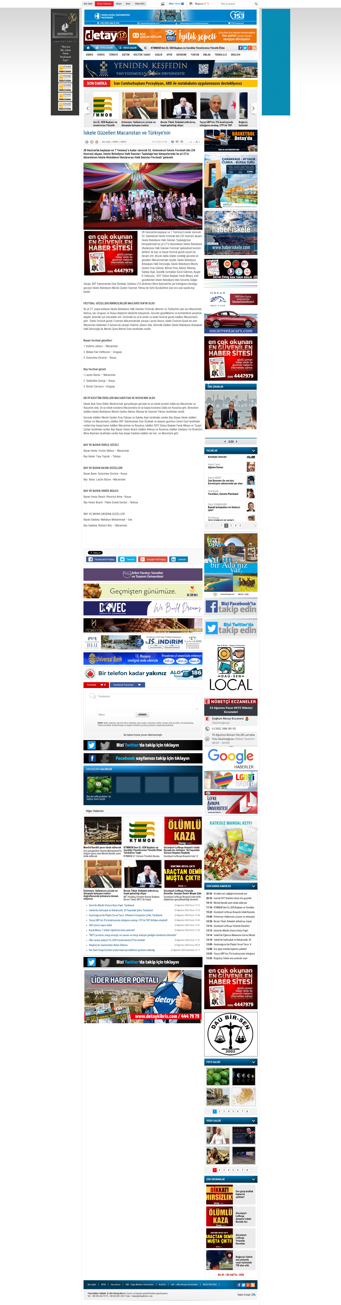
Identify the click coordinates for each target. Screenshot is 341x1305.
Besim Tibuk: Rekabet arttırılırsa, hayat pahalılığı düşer (229, 923)
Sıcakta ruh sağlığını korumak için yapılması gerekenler (226, 895)
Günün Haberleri (104, 3)
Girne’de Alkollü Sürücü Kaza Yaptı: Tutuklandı (111, 905)
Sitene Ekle (140, 3)
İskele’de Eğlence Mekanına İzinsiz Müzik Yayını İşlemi (230, 937)
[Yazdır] (181, 141)
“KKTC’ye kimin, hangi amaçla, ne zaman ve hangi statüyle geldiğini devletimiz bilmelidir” (133, 935)
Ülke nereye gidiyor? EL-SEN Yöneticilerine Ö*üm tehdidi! (117, 940)
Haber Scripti (244, 1294)
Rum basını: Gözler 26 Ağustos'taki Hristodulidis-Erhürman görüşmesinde (186, 124)
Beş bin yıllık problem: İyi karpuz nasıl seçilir (99, 797)
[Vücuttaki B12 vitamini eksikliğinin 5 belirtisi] (244, 1097)
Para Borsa (115, 1284)
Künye (118, 3)
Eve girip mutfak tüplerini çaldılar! (226, 949)
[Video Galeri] (127, 48)
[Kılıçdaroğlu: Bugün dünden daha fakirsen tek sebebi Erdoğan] (218, 1135)
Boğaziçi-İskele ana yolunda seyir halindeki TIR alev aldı (150, 124)
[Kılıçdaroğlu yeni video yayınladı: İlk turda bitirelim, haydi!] (244, 1135)
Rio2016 (162, 1284)
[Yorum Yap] (172, 141)
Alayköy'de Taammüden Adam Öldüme (108, 945)
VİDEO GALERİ (213, 1120)
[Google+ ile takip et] (250, 48)
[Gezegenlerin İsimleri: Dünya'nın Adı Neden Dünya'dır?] (244, 1076)
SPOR (103, 1284)
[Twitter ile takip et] (245, 48)
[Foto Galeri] (104, 48)
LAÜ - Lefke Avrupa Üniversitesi (184, 1284)
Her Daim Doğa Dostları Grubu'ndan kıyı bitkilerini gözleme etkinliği (122, 950)
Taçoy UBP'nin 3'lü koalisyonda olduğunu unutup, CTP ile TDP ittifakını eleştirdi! (110, 124)
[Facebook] (86, 141)
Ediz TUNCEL (216, 500)
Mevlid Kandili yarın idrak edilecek (226, 902)
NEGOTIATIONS (209, 1284)
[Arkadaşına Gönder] (177, 141)
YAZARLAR (211, 450)
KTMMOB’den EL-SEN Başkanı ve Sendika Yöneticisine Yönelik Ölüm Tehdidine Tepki (230, 909)
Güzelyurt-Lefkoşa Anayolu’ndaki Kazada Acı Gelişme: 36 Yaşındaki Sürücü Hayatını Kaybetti (244, 1217)
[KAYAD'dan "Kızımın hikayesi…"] (218, 1155)
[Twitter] (91, 141)
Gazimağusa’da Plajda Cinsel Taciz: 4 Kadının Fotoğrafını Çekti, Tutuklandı (125, 915)
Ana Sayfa (88, 3)
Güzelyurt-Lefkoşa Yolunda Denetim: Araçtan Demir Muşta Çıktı (228, 928)
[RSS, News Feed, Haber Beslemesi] (254, 48)
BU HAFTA (231, 1274)
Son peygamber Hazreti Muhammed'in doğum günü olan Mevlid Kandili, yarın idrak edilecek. (102, 852)
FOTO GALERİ (213, 1062)
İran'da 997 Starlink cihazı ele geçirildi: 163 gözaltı (229, 900)
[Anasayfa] (88, 48)
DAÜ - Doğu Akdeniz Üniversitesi (140, 1284)
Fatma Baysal (226, 487)
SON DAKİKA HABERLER (218, 886)
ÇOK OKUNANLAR (215, 1179)
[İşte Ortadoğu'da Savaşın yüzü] (218, 1097)
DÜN (241, 1274)
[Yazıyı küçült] (190, 141)
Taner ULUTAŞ (223, 515)
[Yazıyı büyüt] (198, 141)
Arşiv (128, 3)
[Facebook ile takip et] (240, 48)
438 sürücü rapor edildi (100, 925)
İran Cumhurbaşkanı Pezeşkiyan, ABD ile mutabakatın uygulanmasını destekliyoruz (178, 83)
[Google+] (96, 141)
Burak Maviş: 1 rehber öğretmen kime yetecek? (228, 124)
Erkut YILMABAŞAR (224, 462)
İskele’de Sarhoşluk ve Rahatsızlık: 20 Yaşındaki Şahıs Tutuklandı (121, 910)
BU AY (221, 1274)
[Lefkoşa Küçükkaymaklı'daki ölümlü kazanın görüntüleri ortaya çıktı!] (244, 1155)
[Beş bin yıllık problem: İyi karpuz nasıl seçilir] (218, 1076)
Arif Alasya (221, 474)
